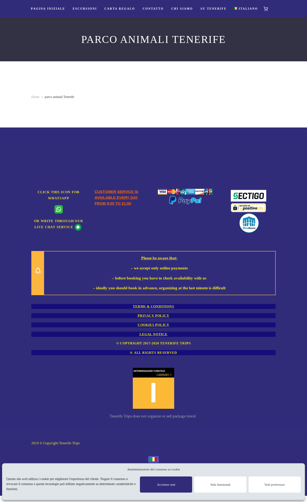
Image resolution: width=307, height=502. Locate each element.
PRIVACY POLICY (153, 315)
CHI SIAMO (182, 8)
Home (35, 97)
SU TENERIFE (213, 8)
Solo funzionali (220, 484)
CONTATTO (153, 8)
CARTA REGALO (119, 8)
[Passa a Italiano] (153, 459)
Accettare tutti (166, 484)
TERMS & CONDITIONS (153, 306)
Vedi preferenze (274, 484)
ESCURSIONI (85, 8)
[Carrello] (267, 8)
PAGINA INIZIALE (48, 8)
